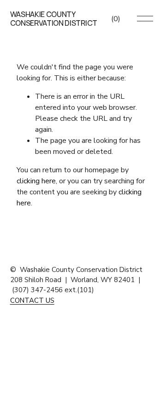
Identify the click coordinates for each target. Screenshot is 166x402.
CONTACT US (32, 300)
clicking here (36, 181)
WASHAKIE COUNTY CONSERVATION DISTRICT (53, 18)
